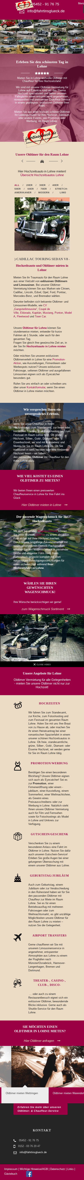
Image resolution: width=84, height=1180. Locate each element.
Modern (44, 192)
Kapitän (36, 312)
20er (29, 185)
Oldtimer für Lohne (35, 327)
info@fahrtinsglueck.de (33, 1152)
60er (31, 189)
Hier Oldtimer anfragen (39, 1040)
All (17, 185)
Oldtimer (40, 534)
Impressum (11, 1169)
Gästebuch (10, 1173)
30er (42, 185)
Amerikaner (23, 192)
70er (44, 189)
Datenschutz (57, 1169)
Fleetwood (23, 316)
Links (70, 1169)
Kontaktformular (36, 387)
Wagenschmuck (47, 531)
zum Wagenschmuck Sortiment (43, 609)
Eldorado (25, 312)
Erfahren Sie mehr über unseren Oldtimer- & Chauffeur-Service (39, 1109)
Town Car (40, 316)
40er (55, 185)
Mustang (48, 312)
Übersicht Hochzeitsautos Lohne (42, 175)
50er (17, 189)
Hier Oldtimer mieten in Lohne (41, 505)
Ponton (59, 312)
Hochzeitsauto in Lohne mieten (46, 346)
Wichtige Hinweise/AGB (34, 1169)
